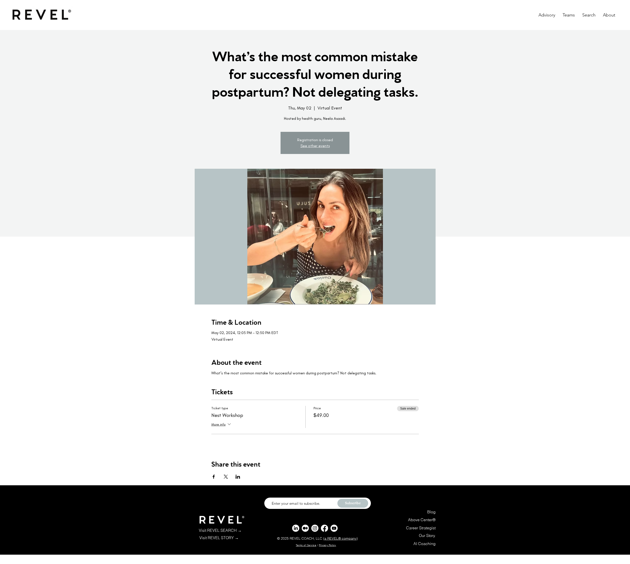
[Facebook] (324, 528)
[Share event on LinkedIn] (238, 477)
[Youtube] (334, 528)
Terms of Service (306, 545)
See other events (315, 145)
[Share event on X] (225, 477)
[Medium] (305, 528)
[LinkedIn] (295, 528)
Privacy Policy (327, 545)
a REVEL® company (340, 538)
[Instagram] (314, 528)
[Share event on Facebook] (213, 477)
